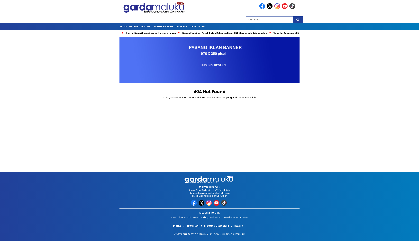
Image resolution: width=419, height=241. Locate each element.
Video (201, 26)
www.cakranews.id (181, 217)
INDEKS (177, 225)
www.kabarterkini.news (235, 217)
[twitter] (270, 8)
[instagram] (277, 8)
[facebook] (262, 8)
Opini (193, 26)
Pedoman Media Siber (216, 225)
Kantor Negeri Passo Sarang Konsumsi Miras (140, 33)
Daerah (133, 26)
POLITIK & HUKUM (163, 26)
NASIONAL (145, 26)
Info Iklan (193, 225)
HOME (123, 26)
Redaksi (238, 225)
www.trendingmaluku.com (207, 217)
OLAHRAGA (181, 26)
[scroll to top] (403, 236)
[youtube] (285, 8)
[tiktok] (292, 8)
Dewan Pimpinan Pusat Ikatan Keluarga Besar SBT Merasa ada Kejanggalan (214, 33)
